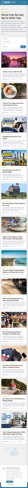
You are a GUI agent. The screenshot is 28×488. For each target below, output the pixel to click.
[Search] (22, 2)
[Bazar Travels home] (8, 2)
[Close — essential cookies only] (25, 468)
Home (2, 9)
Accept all (9, 481)
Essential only (10, 484)
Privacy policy (12, 478)
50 (23, 449)
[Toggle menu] (25, 2)
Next (13, 453)
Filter (23, 46)
